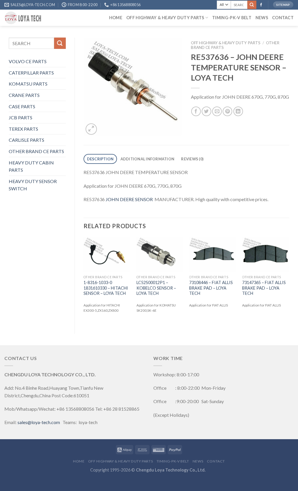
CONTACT (283, 17)
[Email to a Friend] (217, 111)
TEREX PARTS (23, 129)
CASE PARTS (22, 106)
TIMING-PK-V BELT (231, 17)
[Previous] (83, 280)
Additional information (147, 159)
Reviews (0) (192, 159)
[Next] (289, 280)
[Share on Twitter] (206, 111)
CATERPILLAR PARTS (31, 72)
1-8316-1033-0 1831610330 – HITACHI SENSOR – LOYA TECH (106, 288)
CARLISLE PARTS (26, 140)
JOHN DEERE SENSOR (129, 199)
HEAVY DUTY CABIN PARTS (31, 166)
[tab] (100, 159)
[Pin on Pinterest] (227, 111)
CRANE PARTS (24, 95)
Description (100, 159)
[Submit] (251, 5)
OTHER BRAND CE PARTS (36, 151)
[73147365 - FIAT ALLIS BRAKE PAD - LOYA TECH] (265, 254)
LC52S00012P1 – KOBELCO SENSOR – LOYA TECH (156, 288)
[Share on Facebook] (196, 111)
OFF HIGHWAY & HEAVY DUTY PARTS (165, 17)
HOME (115, 17)
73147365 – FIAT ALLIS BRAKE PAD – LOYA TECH (264, 288)
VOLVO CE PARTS (28, 61)
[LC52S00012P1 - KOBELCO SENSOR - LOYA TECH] (160, 254)
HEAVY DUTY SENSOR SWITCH (33, 185)
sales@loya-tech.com (38, 422)
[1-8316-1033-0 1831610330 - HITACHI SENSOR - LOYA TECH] (107, 254)
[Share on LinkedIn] (238, 111)
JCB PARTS (20, 117)
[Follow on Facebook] (261, 5)
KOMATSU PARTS (28, 83)
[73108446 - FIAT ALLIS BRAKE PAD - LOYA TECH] (212, 254)
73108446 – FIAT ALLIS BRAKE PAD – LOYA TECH (211, 288)
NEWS (262, 17)
